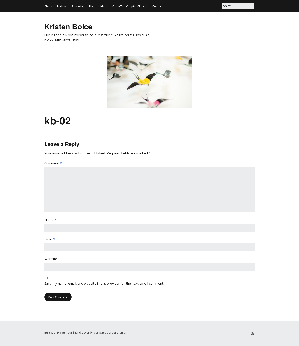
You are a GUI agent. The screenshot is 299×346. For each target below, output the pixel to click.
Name (50, 219)
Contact (157, 6)
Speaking (78, 6)
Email (49, 239)
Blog (91, 6)
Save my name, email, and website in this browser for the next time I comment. (104, 283)
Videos (103, 6)
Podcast (62, 6)
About (48, 6)
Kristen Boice (68, 26)
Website (50, 258)
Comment (53, 163)
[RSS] (252, 333)
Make (61, 332)
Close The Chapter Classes (130, 6)
